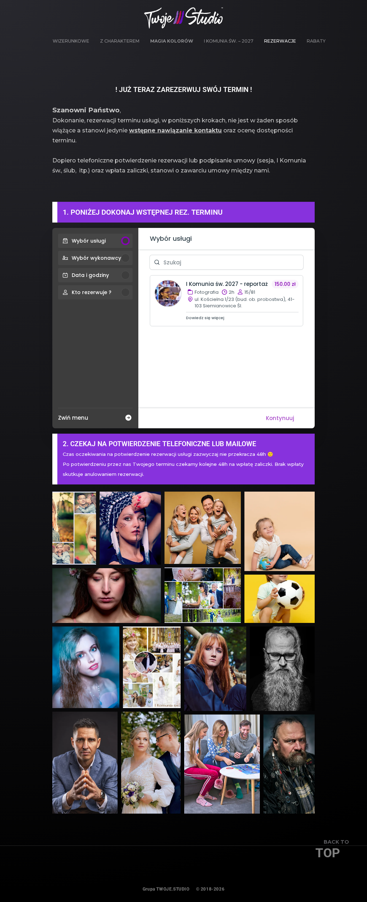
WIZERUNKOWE (71, 41)
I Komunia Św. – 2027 (228, 41)
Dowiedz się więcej (205, 318)
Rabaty (316, 41)
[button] (74, 528)
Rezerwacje (280, 41)
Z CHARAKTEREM (119, 41)
